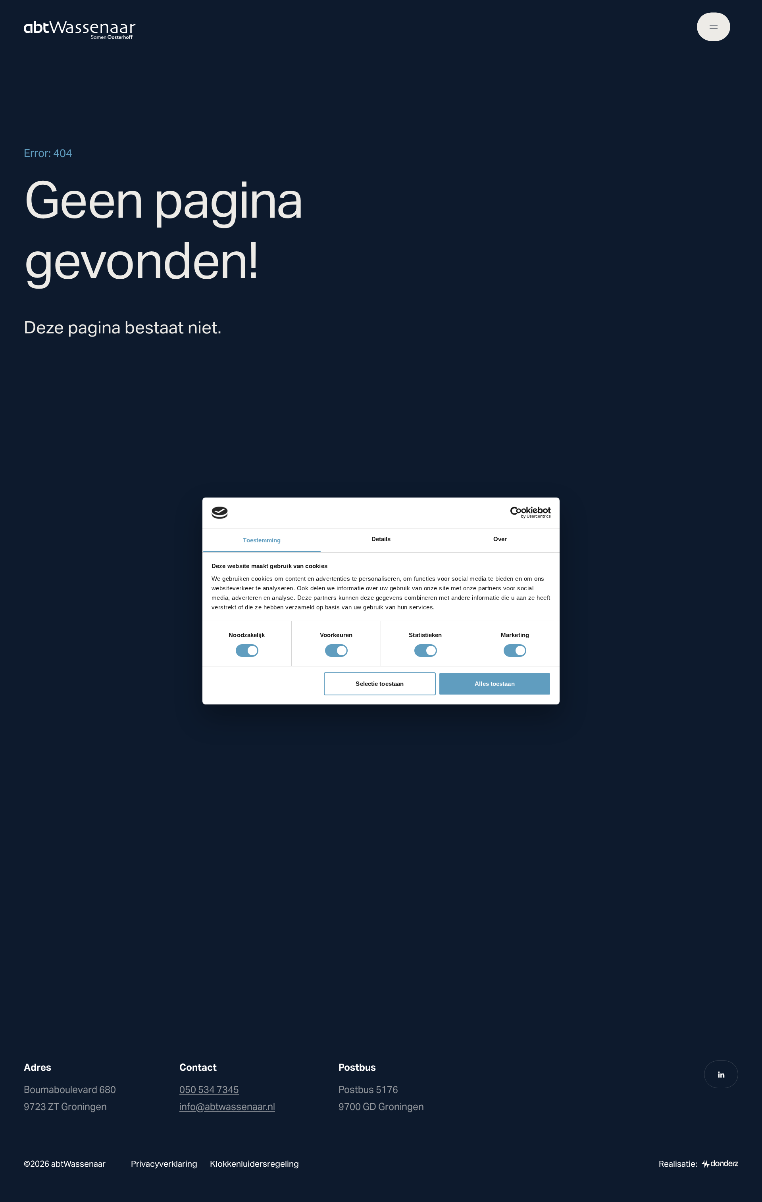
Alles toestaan (494, 683)
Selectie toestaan (380, 683)
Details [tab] (381, 539)
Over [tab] (500, 539)
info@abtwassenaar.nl (227, 1107)
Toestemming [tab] (262, 540)
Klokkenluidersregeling (254, 1163)
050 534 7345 (209, 1089)
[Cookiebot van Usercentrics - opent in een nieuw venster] (516, 513)
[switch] (336, 650)
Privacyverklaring (164, 1163)
